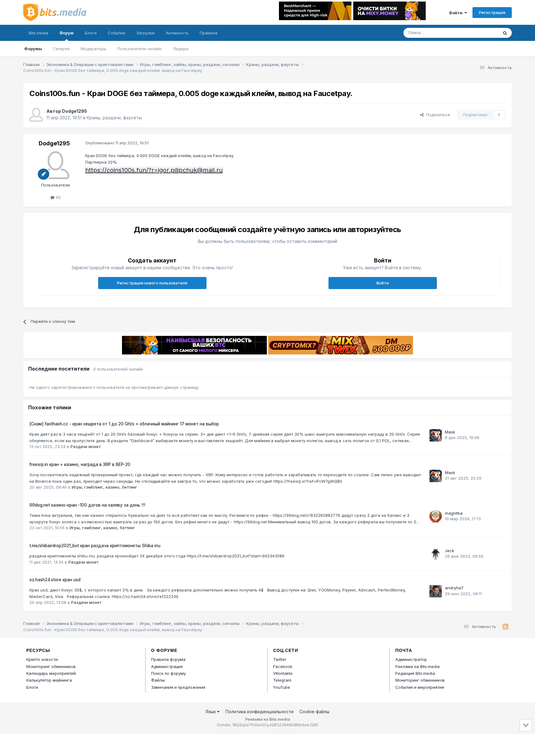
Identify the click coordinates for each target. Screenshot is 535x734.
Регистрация (492, 12)
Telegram (282, 680)
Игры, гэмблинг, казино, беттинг (104, 487)
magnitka (454, 513)
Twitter (279, 659)
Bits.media (38, 32)
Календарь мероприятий (51, 673)
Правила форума (168, 659)
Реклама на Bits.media (417, 666)
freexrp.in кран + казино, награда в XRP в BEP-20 (79, 464)
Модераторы (93, 48)
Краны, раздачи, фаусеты (114, 117)
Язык (211, 711)
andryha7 (454, 587)
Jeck (449, 550)
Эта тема (481, 32)
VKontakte (283, 673)
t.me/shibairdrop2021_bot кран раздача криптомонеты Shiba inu (94, 545)
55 (57, 197)
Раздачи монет (86, 446)
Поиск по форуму (168, 673)
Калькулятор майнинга (49, 680)
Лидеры (181, 48)
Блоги (91, 32)
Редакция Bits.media (415, 673)
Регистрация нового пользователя (152, 282)
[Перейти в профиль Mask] (435, 435)
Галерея (61, 48)
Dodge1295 (74, 111)
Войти (456, 12)
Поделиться (437, 114)
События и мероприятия (419, 687)
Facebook (282, 666)
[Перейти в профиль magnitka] (435, 516)
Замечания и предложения (178, 687)
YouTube (281, 687)
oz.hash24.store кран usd (54, 579)
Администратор (411, 659)
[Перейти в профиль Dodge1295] (36, 114)
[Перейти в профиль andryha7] (435, 591)
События (116, 32)
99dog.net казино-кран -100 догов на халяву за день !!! (87, 505)
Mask (450, 431)
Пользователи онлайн (139, 48)
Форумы (33, 48)
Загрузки (145, 32)
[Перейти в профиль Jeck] (435, 554)
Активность (177, 32)
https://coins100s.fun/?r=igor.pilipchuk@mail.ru (154, 170)
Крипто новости (42, 659)
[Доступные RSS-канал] (505, 626)
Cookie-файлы (314, 711)
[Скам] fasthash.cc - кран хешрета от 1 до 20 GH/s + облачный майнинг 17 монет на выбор (124, 423)
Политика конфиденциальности (259, 711)
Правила (208, 32)
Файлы (158, 680)
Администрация (167, 666)
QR (314, 725)
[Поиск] (505, 33)
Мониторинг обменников (51, 666)
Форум (66, 32)
